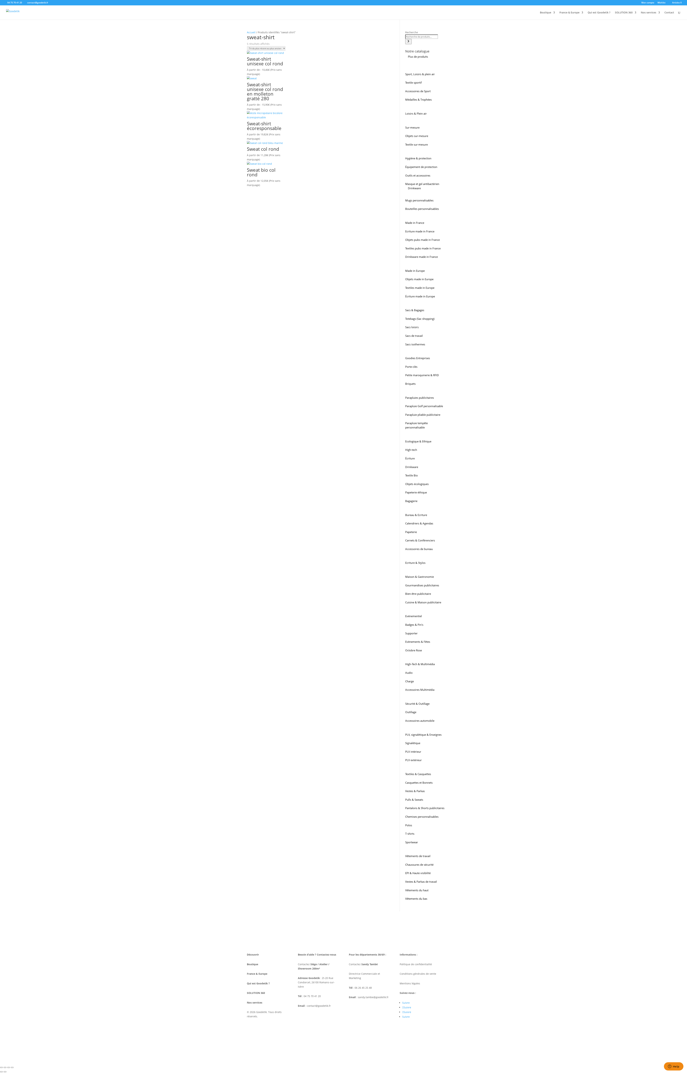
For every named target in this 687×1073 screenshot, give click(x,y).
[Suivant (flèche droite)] (5, 1071)
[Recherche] (408, 41)
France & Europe (569, 12)
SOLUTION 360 (624, 12)
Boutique (545, 12)
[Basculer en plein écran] (5, 1067)
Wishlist (661, 3)
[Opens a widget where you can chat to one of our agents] (673, 1066)
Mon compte (647, 3)
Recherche (411, 32)
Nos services (648, 12)
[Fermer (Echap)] (12, 1067)
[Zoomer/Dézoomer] (1, 1067)
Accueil (251, 32)
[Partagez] (8, 1067)
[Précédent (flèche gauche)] (1, 1071)
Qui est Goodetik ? (599, 12)
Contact (669, 12)
